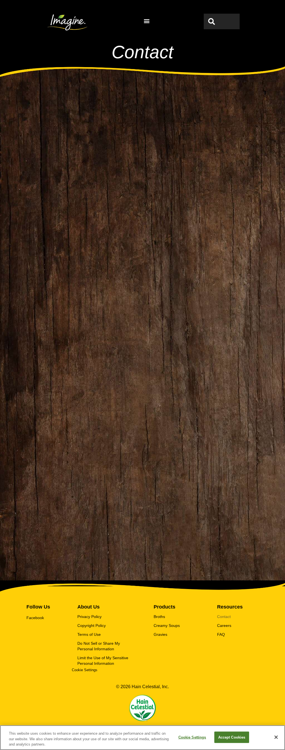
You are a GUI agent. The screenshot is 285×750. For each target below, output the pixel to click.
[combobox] (222, 21)
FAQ (221, 634)
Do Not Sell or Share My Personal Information (98, 646)
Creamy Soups (167, 625)
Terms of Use (89, 634)
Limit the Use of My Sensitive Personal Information (102, 661)
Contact (224, 616)
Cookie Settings (192, 737)
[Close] (276, 737)
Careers (224, 625)
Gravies (160, 634)
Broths (159, 616)
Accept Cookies (231, 737)
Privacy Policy (89, 616)
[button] (146, 21)
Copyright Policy (91, 625)
